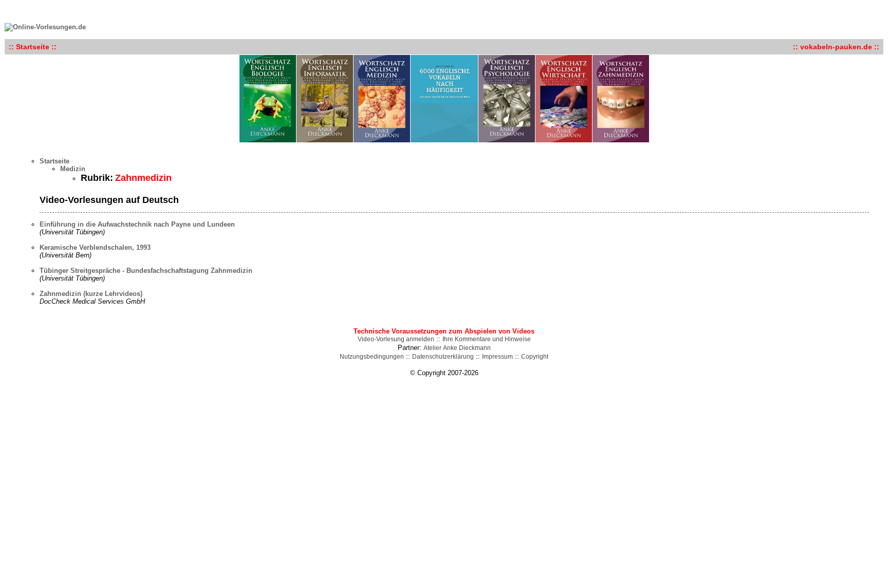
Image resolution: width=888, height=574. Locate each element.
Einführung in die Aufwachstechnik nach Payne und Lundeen (137, 224)
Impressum (497, 356)
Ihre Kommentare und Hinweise (486, 339)
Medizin (72, 169)
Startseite (54, 161)
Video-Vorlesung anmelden (396, 339)
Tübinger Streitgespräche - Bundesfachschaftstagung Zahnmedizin (146, 270)
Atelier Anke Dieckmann (457, 347)
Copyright (534, 356)
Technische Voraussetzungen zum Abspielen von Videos (444, 331)
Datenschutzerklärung (443, 356)
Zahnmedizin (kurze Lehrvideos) (91, 294)
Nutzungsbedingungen (372, 356)
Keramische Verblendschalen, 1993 (95, 247)
